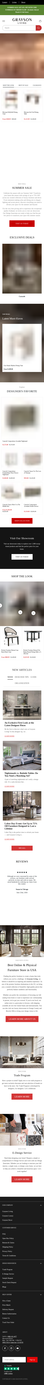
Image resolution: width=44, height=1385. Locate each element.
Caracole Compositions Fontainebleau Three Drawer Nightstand (10, 472)
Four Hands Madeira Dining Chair (13, 365)
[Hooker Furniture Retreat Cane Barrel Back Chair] (11, 637)
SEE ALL (22, 848)
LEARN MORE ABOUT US (22, 1019)
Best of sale (23, 85)
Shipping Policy (7, 1247)
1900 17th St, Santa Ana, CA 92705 (12, 1342)
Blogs (4, 1287)
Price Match (6, 1305)
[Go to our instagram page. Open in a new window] (11, 1348)
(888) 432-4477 (12, 1336)
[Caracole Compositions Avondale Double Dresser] (33, 492)
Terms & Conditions (9, 1256)
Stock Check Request (9, 1282)
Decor (23, 2)
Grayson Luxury (7, 1216)
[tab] (10, 677)
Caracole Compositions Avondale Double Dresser (31, 505)
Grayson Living (7, 1211)
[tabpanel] (22, 770)
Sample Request (7, 1278)
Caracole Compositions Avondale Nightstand (14, 441)
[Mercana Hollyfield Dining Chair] (11, 100)
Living (14, 2)
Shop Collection (22, 521)
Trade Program (7, 1269)
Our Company (7, 1205)
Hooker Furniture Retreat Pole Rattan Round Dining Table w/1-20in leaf (32, 651)
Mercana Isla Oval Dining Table (31, 113)
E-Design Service (8, 1274)
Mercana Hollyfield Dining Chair (9, 113)
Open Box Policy (8, 1238)
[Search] (39, 28)
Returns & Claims (8, 1243)
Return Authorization (9, 1314)
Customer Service (9, 1228)
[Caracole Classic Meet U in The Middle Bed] (11, 492)
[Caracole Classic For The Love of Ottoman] (33, 459)
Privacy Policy (7, 1251)
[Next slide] (39, 641)
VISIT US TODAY (22, 557)
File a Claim (6, 1301)
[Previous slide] (4, 641)
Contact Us (6, 1318)
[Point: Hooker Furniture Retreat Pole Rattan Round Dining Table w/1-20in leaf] (33, 613)
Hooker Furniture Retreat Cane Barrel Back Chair (9, 651)
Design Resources (9, 1263)
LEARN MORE (22, 1096)
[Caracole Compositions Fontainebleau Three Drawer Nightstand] (11, 459)
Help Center (7, 1294)
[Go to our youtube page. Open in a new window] (17, 1348)
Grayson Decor (7, 1220)
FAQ (4, 1234)
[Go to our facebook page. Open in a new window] (5, 1348)
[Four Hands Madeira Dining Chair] (22, 344)
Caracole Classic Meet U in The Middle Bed (11, 505)
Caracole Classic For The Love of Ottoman (32, 472)
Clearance (37, 85)
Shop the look (8, 85)
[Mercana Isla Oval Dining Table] (33, 100)
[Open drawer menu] (3, 21)
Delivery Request (8, 1309)
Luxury (4, 2)
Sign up (32, 1360)
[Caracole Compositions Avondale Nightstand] (22, 418)
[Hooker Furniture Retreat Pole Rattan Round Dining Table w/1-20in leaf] (33, 637)
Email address (9, 1360)
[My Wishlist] (35, 21)
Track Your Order (8, 1322)
